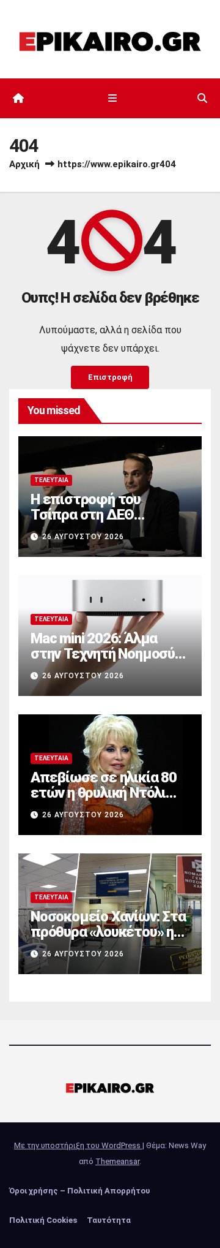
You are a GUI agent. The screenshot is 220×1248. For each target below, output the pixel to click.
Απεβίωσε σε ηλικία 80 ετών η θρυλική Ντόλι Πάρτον (104, 793)
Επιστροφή (110, 377)
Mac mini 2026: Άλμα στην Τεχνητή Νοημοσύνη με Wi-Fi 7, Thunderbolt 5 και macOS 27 (110, 661)
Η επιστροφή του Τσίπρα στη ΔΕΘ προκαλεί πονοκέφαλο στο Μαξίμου (103, 522)
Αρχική (24, 164)
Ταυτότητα (109, 1220)
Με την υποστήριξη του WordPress (78, 1145)
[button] (202, 98)
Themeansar (117, 1161)
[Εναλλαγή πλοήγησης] (112, 98)
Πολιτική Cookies (43, 1220)
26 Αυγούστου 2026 (83, 536)
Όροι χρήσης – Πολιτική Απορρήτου (79, 1190)
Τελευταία (51, 480)
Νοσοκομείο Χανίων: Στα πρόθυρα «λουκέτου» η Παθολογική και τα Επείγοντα (108, 939)
